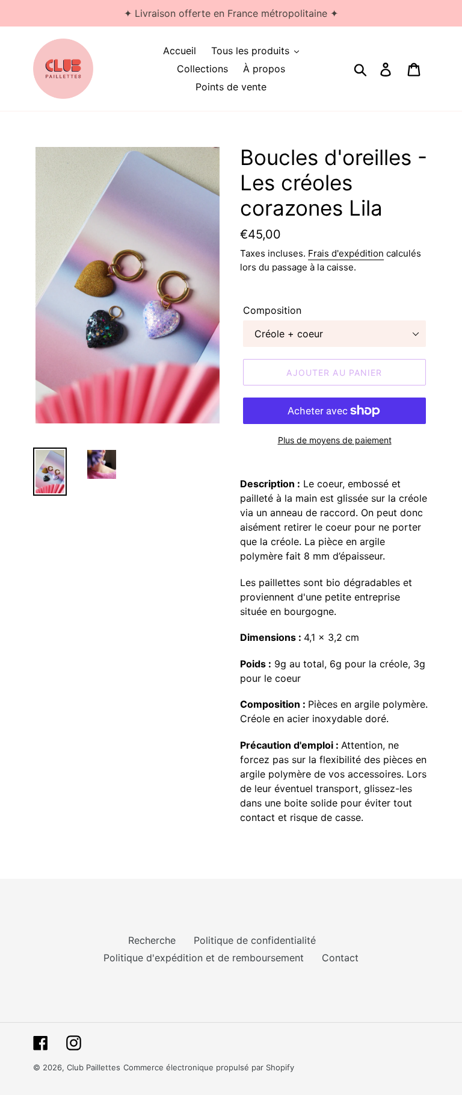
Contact (340, 958)
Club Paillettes (93, 1067)
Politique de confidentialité (255, 940)
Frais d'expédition (346, 253)
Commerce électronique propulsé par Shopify (208, 1067)
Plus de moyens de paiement (335, 440)
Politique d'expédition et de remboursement (203, 958)
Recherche (152, 940)
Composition (272, 310)
